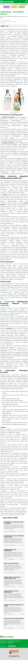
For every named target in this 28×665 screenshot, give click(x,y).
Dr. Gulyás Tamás (10, 559)
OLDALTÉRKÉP (10, 642)
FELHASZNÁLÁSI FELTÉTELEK (13, 641)
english (1, 4)
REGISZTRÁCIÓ (16, 4)
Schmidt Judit (10, 614)
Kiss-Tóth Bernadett (11, 531)
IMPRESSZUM (3, 641)
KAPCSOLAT (3, 642)
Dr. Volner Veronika (11, 573)
